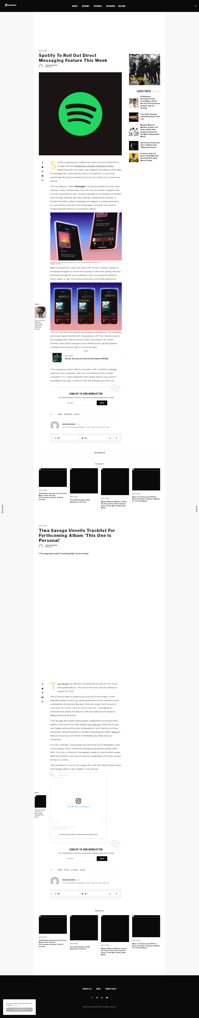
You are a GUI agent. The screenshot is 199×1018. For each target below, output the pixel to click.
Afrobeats (60, 414)
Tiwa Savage (63, 684)
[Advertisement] (99, 27)
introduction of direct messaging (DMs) (93, 166)
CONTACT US (87, 989)
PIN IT (87, 239)
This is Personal (74, 869)
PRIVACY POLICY (110, 989)
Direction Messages (68, 414)
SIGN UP (102, 403)
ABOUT (98, 989)
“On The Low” (94, 724)
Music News (43, 50)
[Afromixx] (11, 5)
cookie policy (15, 1005)
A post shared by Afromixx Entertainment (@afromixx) (78, 834)
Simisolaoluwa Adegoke (51, 65)
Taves (114, 732)
